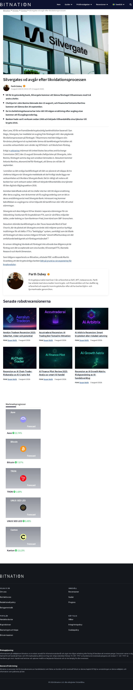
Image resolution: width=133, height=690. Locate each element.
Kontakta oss (5, 597)
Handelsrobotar (6, 619)
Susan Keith (12, 340)
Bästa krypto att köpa (9, 630)
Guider (67, 4)
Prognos (71, 602)
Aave (9, 433)
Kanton (10, 550)
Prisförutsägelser (83, 4)
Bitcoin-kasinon (6, 635)
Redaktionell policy (7, 602)
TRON (10, 491)
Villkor (70, 619)
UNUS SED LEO (14, 521)
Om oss (3, 592)
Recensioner (101, 4)
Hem (59, 4)
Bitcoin (10, 462)
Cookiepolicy (73, 630)
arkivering (15, 150)
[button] (130, 4)
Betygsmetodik (6, 608)
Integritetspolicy (75, 625)
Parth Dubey (37, 274)
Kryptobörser (5, 625)
